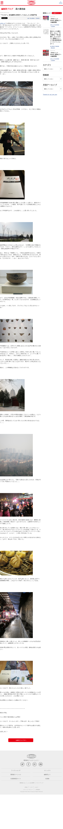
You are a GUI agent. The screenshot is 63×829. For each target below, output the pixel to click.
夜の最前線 (57, 24)
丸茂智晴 (53, 26)
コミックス (47, 770)
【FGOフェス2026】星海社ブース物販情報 (55, 20)
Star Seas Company (30, 791)
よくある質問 (30, 782)
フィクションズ (15, 770)
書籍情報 (57, 46)
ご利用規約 (37, 789)
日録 (28, 18)
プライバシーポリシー (28, 789)
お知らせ (2, 23)
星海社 (26, 787)
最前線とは (22, 782)
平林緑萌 (37, 18)
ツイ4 (31, 787)
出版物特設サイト (15, 778)
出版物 (47, 778)
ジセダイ (36, 787)
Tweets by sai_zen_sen (50, 94)
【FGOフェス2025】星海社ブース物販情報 (55, 54)
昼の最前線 (32, 18)
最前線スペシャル (15, 774)
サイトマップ (39, 782)
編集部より (47, 774)
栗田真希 (53, 47)
